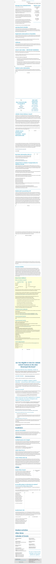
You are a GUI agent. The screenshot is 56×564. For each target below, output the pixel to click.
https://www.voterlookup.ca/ (30, 376)
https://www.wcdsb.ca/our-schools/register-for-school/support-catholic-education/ (26, 410)
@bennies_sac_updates (21, 108)
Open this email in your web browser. (30, 0)
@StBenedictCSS (21, 106)
